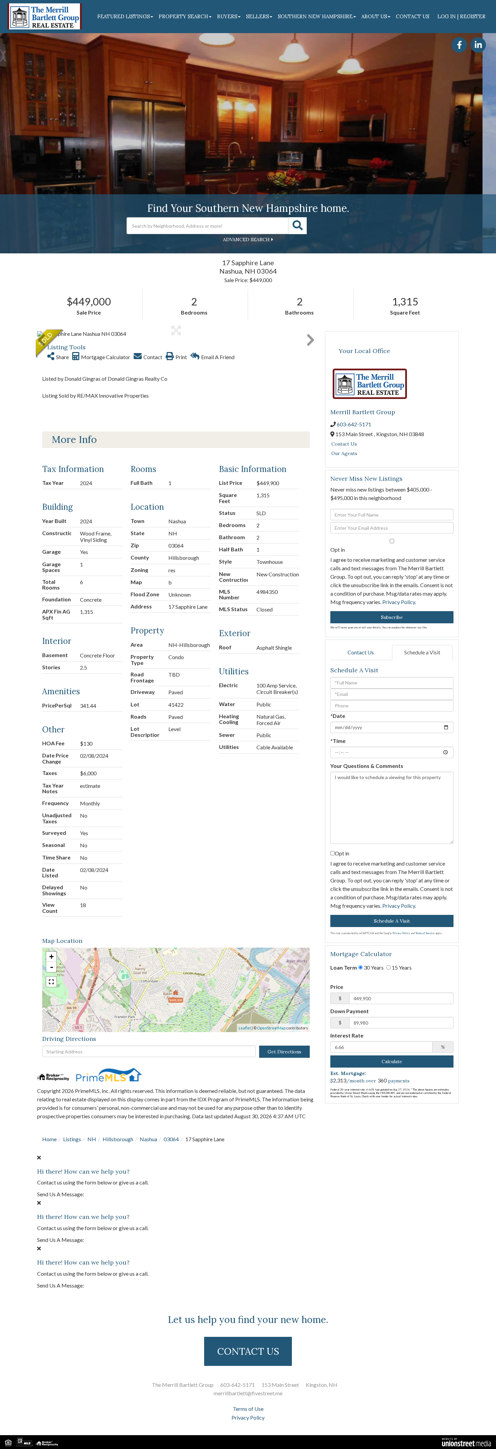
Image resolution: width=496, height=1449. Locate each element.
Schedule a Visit (422, 652)
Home (49, 1139)
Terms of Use (248, 1408)
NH (91, 1139)
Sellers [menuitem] (257, 16)
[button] (297, 225)
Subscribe (392, 617)
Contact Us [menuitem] (412, 16)
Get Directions (284, 1052)
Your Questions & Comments (366, 766)
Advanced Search (246, 239)
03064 (171, 1139)
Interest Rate (346, 1035)
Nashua (148, 1139)
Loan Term (343, 967)
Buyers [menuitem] (227, 16)
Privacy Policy (398, 602)
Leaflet (245, 1028)
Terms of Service (425, 933)
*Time (338, 741)
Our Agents (344, 453)
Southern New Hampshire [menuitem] (315, 16)
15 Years (401, 967)
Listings (72, 1139)
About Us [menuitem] (374, 16)
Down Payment (349, 1011)
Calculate (392, 1061)
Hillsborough (118, 1139)
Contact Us (344, 444)
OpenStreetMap (271, 1028)
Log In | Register (461, 16)
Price (336, 986)
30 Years (373, 967)
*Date (337, 716)
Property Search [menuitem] (183, 16)
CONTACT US (248, 1351)
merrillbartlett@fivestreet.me (248, 1393)
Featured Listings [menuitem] (123, 16)
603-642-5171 (354, 424)
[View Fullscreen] (51, 982)
